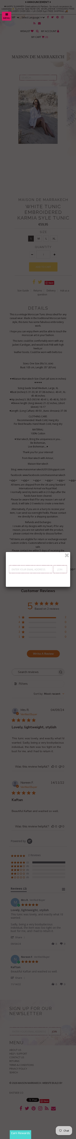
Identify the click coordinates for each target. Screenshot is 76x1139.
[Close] (67, 555)
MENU (6, 18)
